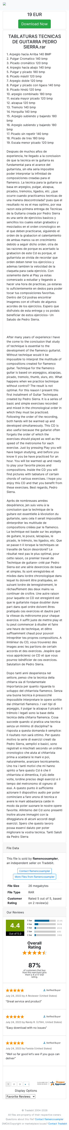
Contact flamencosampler (34, 871)
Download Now (34, 24)
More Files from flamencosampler (34, 876)
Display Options (26, 1090)
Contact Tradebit (57, 1123)
